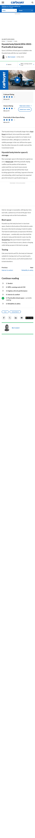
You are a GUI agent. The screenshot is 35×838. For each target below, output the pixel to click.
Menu (3, 2)
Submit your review (25, 109)
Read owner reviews (25, 105)
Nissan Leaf (9, 162)
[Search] (32, 2)
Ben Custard (11, 57)
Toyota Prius (6, 240)
